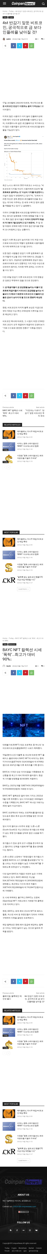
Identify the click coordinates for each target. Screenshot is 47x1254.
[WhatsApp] (31, 45)
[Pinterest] (25, 45)
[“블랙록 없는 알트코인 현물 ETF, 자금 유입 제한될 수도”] (9, 580)
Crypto (11, 17)
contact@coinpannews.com (24, 1206)
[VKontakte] (36, 1230)
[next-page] (8, 467)
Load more (23, 589)
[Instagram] (30, 1230)
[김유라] (4, 39)
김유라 (8, 39)
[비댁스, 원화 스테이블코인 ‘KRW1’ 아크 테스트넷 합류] (9, 446)
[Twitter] (19, 45)
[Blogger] (10, 1230)
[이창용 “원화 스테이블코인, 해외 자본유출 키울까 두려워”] (9, 458)
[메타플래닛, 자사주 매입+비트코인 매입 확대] (9, 434)
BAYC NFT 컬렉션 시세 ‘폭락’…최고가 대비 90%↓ (12, 413)
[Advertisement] (23, 75)
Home (5, 11)
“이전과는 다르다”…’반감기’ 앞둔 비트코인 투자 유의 (34, 413)
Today (11, 11)
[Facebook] (13, 45)
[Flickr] (23, 1230)
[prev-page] (4, 467)
